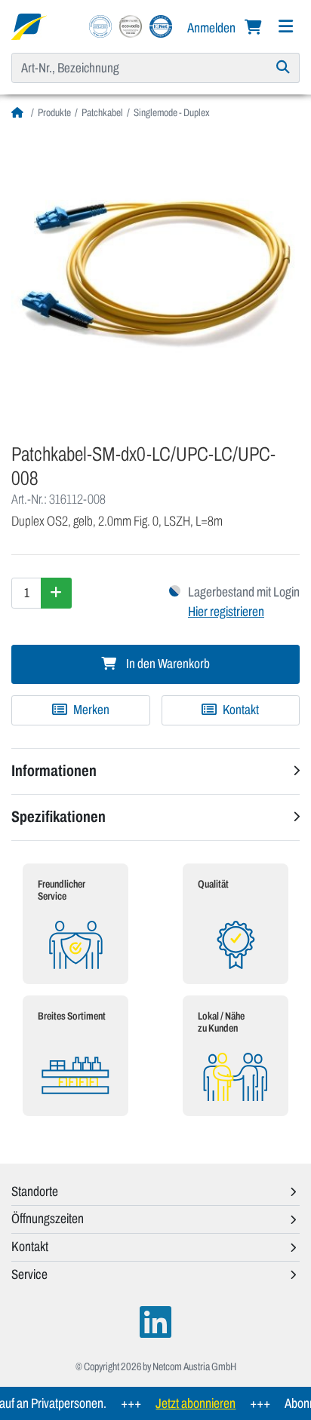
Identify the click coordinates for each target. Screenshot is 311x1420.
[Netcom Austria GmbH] (29, 25)
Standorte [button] (34, 1191)
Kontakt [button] (29, 1246)
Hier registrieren (226, 611)
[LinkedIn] (155, 1322)
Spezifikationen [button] (58, 816)
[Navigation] (285, 27)
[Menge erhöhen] (56, 593)
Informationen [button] (54, 770)
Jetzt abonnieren (189, 1403)
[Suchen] (283, 68)
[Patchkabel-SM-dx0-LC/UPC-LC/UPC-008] (155, 276)
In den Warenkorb (167, 664)
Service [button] (29, 1274)
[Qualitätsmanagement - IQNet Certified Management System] (160, 25)
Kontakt (239, 710)
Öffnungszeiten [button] (47, 1218)
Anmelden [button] (212, 27)
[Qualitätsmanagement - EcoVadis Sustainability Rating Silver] (130, 25)
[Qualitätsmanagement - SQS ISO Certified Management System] (100, 25)
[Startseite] (19, 112)
